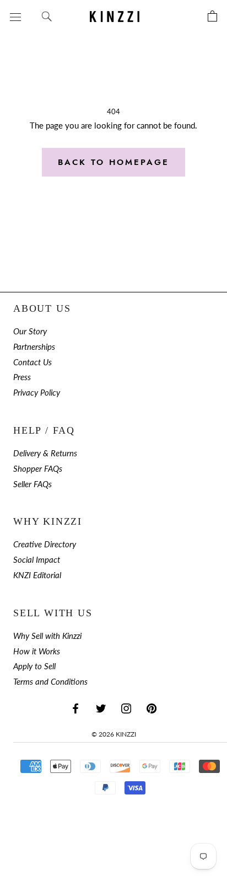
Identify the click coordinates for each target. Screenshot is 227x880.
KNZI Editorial (37, 575)
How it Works (36, 651)
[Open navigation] (15, 16)
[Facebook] (75, 708)
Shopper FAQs (37, 468)
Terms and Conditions (50, 681)
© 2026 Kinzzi (113, 734)
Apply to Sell (34, 666)
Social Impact (36, 559)
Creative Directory (44, 544)
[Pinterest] (151, 708)
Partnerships (34, 346)
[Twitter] (101, 708)
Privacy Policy (36, 392)
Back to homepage (113, 162)
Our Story (30, 331)
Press (22, 377)
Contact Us (32, 362)
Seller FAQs (32, 484)
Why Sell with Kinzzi (47, 636)
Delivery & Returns (45, 453)
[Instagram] (126, 708)
